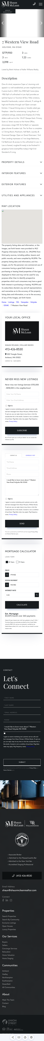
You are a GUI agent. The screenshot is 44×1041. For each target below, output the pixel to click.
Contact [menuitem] (5, 1003)
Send (22, 523)
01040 (6, 305)
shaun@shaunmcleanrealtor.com (19, 890)
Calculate (22, 605)
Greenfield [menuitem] (6, 984)
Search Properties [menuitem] (9, 916)
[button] (3, 23)
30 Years (11, 562)
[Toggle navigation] (40, 4)
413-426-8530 (14, 349)
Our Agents (17, 361)
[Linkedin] (7, 900)
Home (4, 302)
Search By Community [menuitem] (10, 919)
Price (7, 570)
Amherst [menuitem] (5, 971)
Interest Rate (10, 590)
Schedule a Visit (30, 455)
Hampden (24, 302)
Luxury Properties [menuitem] (9, 929)
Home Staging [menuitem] (7, 958)
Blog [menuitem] (4, 1006)
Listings (11, 302)
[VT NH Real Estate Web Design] (22, 1022)
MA (17, 302)
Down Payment (11, 580)
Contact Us (8, 361)
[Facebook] (3, 900)
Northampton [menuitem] (7, 977)
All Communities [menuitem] (8, 987)
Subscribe (22, 430)
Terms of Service (11, 534)
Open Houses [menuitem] (7, 926)
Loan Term (9, 557)
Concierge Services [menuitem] (9, 948)
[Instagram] (11, 900)
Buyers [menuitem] (4, 942)
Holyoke (33, 302)
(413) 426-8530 (24, 875)
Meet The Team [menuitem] (8, 1000)
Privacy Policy (13, 421)
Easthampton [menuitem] (7, 981)
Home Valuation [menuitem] (8, 955)
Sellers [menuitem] (4, 945)
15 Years (21, 562)
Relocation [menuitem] (6, 952)
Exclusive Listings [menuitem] (9, 923)
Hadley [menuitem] (5, 974)
